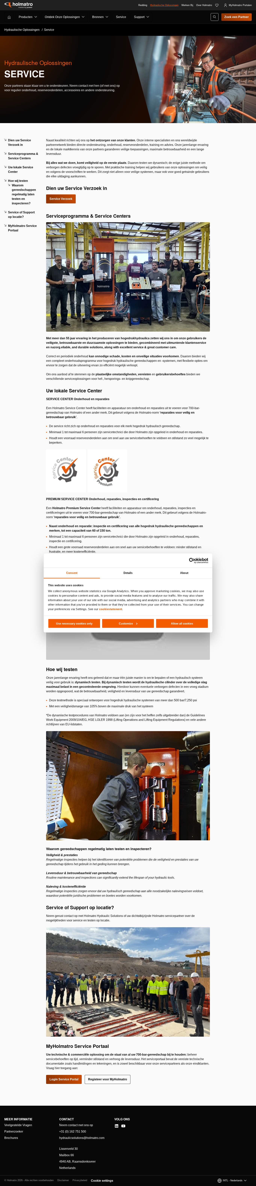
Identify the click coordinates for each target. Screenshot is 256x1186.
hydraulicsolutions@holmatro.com (81, 1137)
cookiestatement (110, 609)
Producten (25, 17)
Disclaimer (63, 1180)
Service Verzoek (60, 198)
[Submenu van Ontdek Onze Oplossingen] (83, 17)
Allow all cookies (182, 623)
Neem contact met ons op (76, 1125)
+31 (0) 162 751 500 (72, 1131)
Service (121, 17)
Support (139, 17)
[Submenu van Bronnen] (107, 17)
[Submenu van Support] (148, 17)
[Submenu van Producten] (36, 17)
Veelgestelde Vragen (18, 1125)
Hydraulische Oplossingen (164, 5)
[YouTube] (123, 1126)
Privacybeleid (80, 1180)
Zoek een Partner (236, 17)
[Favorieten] (217, 5)
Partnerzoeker (13, 1131)
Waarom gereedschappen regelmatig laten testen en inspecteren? (24, 194)
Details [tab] (128, 572)
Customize (126, 623)
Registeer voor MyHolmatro (107, 1079)
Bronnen (98, 17)
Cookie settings (102, 1180)
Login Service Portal (63, 1079)
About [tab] (184, 572)
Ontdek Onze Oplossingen (62, 17)
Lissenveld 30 (68, 1148)
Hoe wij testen (18, 180)
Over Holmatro (204, 5)
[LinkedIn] (116, 1126)
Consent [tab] (71, 572)
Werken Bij (187, 5)
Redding (142, 5)
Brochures (11, 1137)
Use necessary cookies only (74, 623)
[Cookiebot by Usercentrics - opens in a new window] (191, 560)
